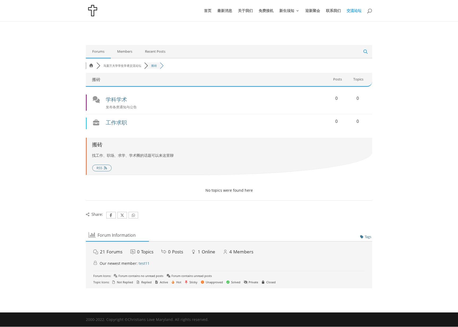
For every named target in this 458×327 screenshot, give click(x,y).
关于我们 (245, 11)
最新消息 (224, 11)
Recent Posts (155, 51)
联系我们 (333, 11)
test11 (144, 263)
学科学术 (116, 99)
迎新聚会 (312, 11)
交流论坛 (354, 11)
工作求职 (116, 122)
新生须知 (286, 11)
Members (124, 51)
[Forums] (91, 66)
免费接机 (266, 11)
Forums (98, 51)
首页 (208, 11)
